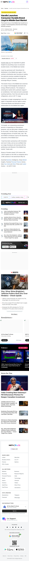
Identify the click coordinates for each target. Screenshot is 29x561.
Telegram (16, 495)
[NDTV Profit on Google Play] (9, 549)
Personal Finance (16, 162)
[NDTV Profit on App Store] (20, 549)
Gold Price (4, 485)
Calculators (17, 487)
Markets (4, 471)
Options (16, 462)
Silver (14, 164)
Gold (8, 164)
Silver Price (17, 485)
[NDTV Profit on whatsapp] (21, 527)
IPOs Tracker (5, 464)
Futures (4, 462)
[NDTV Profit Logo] (14, 444)
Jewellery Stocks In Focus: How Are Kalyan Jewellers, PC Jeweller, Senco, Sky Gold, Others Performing (9, 404)
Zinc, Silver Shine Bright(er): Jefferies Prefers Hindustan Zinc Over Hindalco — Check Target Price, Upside (8, 431)
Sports (3, 480)
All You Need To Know (7, 334)
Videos (16, 482)
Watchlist (16, 457)
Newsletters (5, 495)
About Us (4, 555)
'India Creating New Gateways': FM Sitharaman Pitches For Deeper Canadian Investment (14, 395)
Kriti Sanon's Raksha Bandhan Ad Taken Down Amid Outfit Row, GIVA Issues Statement (9, 421)
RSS (25, 555)
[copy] (27, 33)
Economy (4, 473)
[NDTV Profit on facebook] (7, 527)
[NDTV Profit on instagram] (13, 527)
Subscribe (4, 340)
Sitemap (21, 555)
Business (15, 29)
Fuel (5, 164)
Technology (17, 478)
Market (25, 160)
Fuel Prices (5, 487)
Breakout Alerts (6, 459)
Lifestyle (16, 480)
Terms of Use (10, 555)
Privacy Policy (16, 555)
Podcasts (4, 497)
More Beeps (14, 314)
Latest (24, 164)
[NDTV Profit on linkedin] (15, 527)
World (3, 478)
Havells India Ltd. (6, 62)
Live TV (16, 459)
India (15, 476)
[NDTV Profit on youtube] (18, 527)
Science (4, 482)
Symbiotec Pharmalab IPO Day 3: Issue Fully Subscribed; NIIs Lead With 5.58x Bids (9, 413)
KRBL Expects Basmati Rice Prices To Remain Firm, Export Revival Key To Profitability (11, 365)
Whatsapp (17, 497)
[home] (8, 1)
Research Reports (19, 473)
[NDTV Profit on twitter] (10, 527)
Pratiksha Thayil (8, 29)
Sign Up (14, 511)
